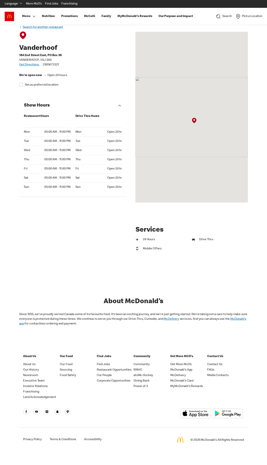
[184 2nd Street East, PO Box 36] (194, 120)
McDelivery (171, 319)
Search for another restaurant (43, 27)
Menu (26, 16)
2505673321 (51, 64)
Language (11, 3)
